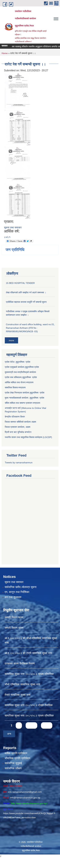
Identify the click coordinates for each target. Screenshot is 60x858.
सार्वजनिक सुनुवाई (13, 763)
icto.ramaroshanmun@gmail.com (25, 792)
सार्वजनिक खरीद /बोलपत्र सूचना (20, 587)
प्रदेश (36, 367)
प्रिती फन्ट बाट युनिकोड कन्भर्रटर (18, 432)
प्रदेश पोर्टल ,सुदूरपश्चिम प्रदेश (17, 362)
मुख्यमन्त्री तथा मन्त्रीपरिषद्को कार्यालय (20, 372)
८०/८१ (7, 237)
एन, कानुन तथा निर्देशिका (17, 592)
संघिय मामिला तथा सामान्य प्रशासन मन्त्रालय (22, 403)
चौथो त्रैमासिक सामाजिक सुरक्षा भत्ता (22, 684)
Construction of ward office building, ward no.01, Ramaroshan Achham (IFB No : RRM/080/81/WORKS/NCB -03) (30, 328)
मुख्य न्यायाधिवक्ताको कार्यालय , (17, 397)
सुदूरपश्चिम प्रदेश (29, 377)
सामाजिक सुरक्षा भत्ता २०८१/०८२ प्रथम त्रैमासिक (29, 715)
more (11, 340)
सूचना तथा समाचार (13, 227)
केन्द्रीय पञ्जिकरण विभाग (15, 416)
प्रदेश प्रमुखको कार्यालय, (15, 367)
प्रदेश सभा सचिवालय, (13, 377)
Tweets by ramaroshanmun (18, 462)
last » (46, 725)
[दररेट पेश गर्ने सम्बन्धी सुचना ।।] (17, 90)
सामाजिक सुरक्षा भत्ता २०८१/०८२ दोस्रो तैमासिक (29, 705)
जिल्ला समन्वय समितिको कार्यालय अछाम (20, 422)
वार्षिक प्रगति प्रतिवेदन (16, 753)
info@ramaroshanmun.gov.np (25, 797)
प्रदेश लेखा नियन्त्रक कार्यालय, (17, 392)
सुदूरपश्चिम (29, 367)
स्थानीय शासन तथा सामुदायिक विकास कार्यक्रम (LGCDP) (28, 437)
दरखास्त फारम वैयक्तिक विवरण (20, 663)
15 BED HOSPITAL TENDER (20, 283)
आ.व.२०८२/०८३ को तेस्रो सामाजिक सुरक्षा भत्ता (28, 653)
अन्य (9, 733)
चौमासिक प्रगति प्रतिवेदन (17, 758)
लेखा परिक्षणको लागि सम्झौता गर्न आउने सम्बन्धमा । (26, 292)
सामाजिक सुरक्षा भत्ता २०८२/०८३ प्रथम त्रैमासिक (29, 673)
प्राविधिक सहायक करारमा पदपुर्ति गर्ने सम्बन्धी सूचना (26, 302)
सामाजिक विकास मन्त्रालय (15, 387)
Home (5, 53)
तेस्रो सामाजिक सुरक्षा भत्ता (17, 694)
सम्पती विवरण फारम (14, 617)
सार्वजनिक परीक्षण (13, 768)
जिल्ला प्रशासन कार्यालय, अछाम (17, 427)
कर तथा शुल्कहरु (13, 597)
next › (31, 725)
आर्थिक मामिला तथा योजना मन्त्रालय (19, 382)
